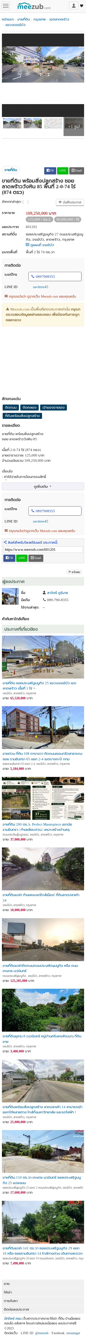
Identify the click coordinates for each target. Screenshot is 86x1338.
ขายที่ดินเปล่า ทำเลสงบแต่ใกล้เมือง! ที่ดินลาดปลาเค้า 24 (41, 897)
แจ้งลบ (76, 572)
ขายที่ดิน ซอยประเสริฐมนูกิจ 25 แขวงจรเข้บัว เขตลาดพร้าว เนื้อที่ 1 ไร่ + (39, 685)
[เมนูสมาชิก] (74, 5)
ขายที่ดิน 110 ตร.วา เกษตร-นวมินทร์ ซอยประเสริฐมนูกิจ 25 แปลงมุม (42, 1180)
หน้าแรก (8, 19)
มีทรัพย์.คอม (13, 1318)
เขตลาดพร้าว (59, 19)
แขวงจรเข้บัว (15, 25)
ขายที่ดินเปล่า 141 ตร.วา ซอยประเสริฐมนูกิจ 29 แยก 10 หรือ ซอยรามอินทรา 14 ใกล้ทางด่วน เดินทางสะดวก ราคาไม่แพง (43, 1250)
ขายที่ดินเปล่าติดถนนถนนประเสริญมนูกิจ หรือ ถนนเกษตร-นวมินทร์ (40, 968)
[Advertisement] (43, 150)
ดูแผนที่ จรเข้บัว (41, 245)
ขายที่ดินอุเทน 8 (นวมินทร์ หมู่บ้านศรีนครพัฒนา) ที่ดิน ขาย (42, 1038)
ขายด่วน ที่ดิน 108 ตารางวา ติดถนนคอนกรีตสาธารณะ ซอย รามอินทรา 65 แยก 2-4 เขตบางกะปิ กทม (43, 756)
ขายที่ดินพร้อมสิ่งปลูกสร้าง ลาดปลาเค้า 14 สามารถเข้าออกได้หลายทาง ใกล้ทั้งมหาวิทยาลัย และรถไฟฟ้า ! (42, 1109)
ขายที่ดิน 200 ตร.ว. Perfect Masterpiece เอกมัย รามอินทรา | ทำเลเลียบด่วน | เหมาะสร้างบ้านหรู (37, 826)
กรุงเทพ (39, 19)
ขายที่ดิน (23, 19)
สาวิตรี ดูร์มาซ (57, 593)
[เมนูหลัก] (5, 6)
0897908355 (45, 277)
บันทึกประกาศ (71, 202)
